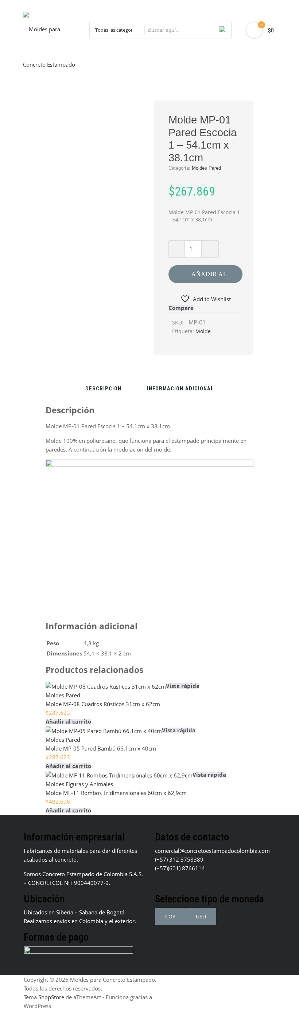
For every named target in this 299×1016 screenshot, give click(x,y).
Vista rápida (182, 686)
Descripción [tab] (103, 389)
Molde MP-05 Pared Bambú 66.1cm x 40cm (101, 748)
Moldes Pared (206, 168)
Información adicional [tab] (180, 389)
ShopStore (51, 997)
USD (201, 916)
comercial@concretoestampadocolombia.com (212, 850)
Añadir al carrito (209, 277)
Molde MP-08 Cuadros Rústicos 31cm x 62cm (103, 704)
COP (170, 916)
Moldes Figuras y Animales (79, 784)
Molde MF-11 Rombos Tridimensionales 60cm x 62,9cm (116, 792)
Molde (203, 331)
